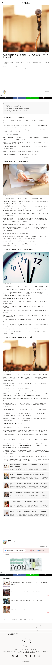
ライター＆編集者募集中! (30, 652)
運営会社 (46, 651)
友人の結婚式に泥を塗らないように (12, 111)
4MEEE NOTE (13, 634)
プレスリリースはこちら (19, 649)
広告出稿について (34, 649)
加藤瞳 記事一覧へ (44, 546)
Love (13, 628)
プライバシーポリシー (19, 651)
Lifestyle (13, 631)
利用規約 (4, 651)
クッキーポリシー (27, 651)
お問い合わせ (27, 649)
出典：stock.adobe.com (45, 52)
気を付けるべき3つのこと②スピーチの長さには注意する (17, 108)
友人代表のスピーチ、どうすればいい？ (13, 105)
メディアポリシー (10, 651)
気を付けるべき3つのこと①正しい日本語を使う (15, 106)
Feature (39, 631)
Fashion (13, 625)
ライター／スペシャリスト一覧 (38, 651)
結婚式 (7, 554)
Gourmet (39, 628)
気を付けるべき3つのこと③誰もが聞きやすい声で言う (16, 110)
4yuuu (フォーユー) (20, 652)
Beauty (39, 625)
